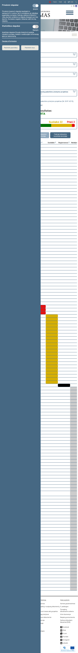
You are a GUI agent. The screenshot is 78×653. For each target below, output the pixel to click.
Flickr (64, 630)
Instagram (66, 640)
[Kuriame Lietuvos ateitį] (67, 651)
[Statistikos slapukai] (35, 26)
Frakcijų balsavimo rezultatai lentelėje (60, 135)
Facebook (66, 627)
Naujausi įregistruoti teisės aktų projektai (44, 611)
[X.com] (61, 633)
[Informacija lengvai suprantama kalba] (76, 6)
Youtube (65, 636)
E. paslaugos (64, 606)
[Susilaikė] (55, 143)
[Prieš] (41, 143)
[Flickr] (61, 630)
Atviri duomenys (65, 614)
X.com (65, 633)
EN (72, 2)
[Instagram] (61, 640)
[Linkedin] (61, 643)
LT (69, 2)
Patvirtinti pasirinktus (11, 47)
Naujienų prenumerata (67, 617)
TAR (60, 2)
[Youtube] (61, 636)
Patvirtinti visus (30, 47)
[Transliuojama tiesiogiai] (50, 2)
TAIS (55, 2)
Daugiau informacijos (9, 41)
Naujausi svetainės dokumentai (41, 617)
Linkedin (65, 643)
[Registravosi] (69, 143)
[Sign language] (74, 6)
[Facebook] (61, 627)
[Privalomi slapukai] (35, 5)
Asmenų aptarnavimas (67, 603)
